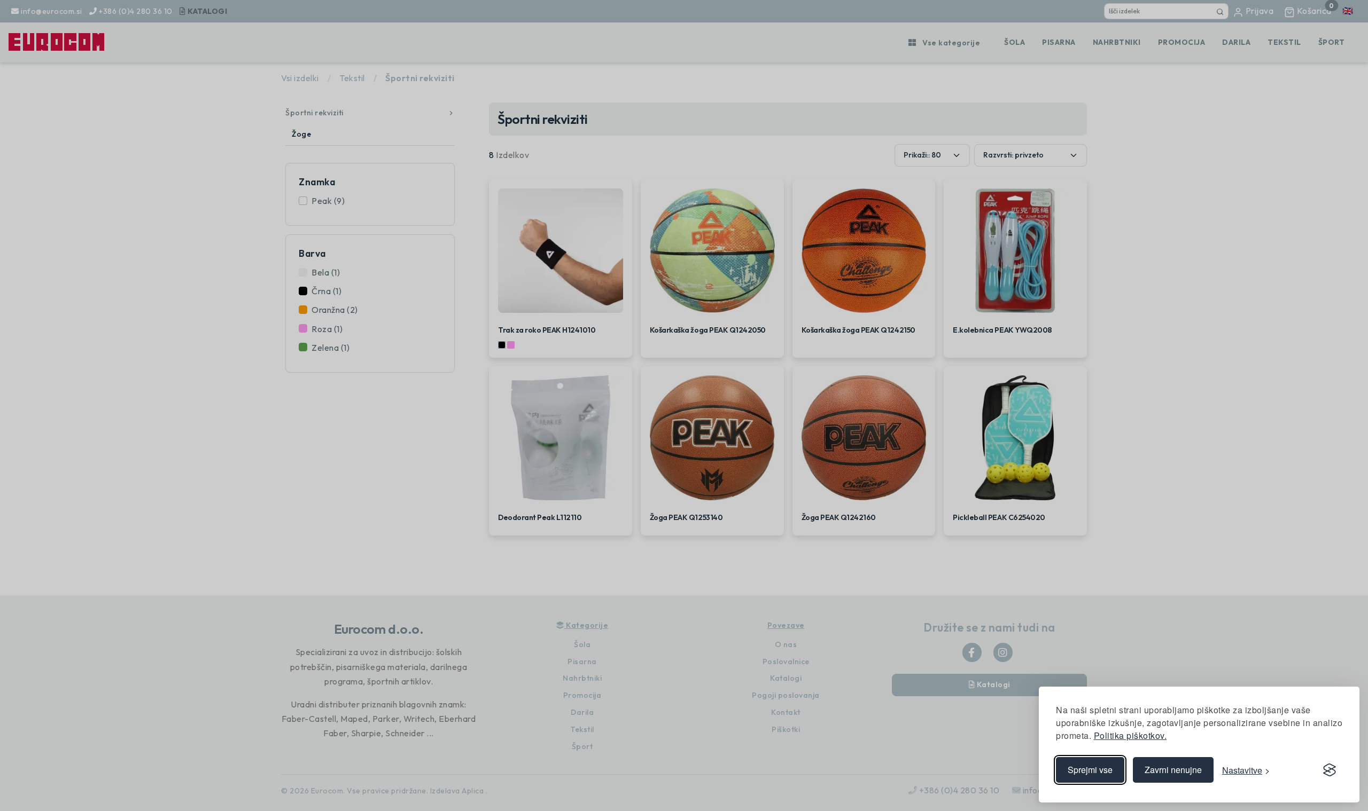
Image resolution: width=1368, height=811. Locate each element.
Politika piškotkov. (1130, 735)
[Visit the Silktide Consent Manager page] (1329, 770)
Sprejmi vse (1090, 769)
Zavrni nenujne (1173, 769)
